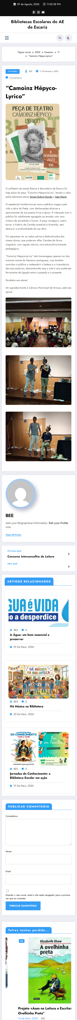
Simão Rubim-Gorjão (41, 197)
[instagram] (38, 12)
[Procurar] (60, 38)
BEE (30, 71)
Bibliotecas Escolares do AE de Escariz (37, 24)
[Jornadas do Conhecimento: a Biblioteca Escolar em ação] (38, 748)
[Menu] (7, 38)
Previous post (14, 551)
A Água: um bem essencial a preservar (29, 637)
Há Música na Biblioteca (26, 706)
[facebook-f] (34, 12)
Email (8, 871)
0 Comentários (16, 77)
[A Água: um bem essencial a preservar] (38, 610)
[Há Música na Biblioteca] (38, 681)
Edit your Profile (58, 523)
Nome (8, 851)
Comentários (12, 816)
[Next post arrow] (69, 566)
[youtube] (43, 12)
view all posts (13, 535)
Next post (12, 563)
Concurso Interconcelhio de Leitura (30, 557)
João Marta (61, 197)
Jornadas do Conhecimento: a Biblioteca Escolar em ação (30, 776)
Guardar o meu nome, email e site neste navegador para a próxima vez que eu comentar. (38, 896)
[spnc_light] (68, 38)
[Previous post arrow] (69, 554)
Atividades (12, 71)
